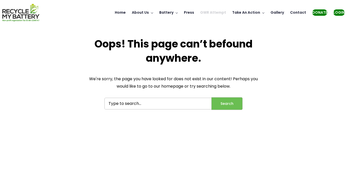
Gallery (277, 12)
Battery (166, 12)
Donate (319, 12)
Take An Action (246, 12)
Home (120, 12)
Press (189, 12)
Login (339, 12)
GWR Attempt (213, 12)
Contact (298, 12)
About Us (140, 12)
